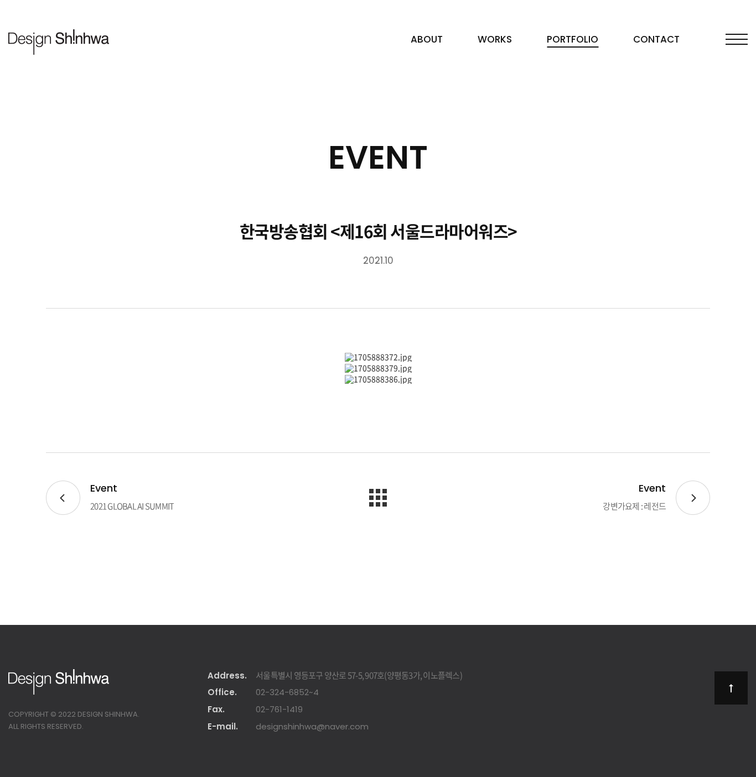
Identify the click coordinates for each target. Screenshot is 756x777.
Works (495, 39)
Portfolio (572, 39)
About (427, 39)
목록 (378, 497)
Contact (656, 39)
